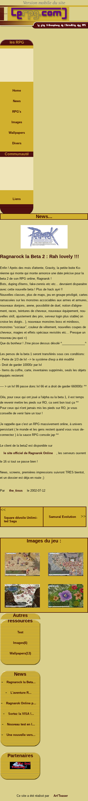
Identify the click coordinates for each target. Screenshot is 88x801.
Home (16, 90)
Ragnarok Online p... (21, 703)
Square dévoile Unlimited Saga (20, 519)
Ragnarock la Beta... (21, 682)
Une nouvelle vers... (21, 735)
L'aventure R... (21, 692)
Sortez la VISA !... (21, 714)
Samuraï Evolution (62, 517)
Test (20, 632)
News (17, 101)
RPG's (16, 111)
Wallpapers (17, 132)
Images (16, 122)
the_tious (16, 490)
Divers (16, 143)
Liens (17, 199)
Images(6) (20, 643)
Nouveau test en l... (21, 724)
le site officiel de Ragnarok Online (28, 453)
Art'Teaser (61, 795)
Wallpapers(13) (20, 653)
